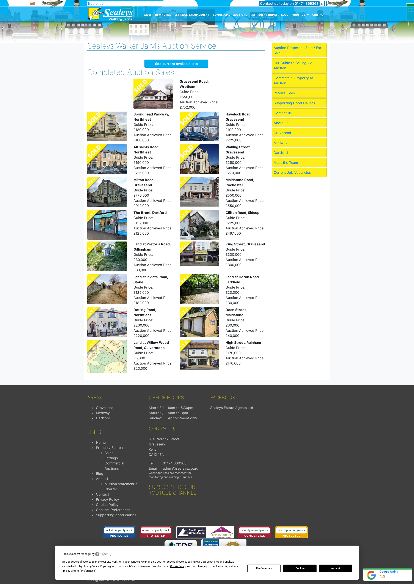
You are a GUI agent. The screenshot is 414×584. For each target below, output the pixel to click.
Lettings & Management (191, 15)
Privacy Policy (107, 499)
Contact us (283, 113)
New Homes (163, 15)
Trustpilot (95, 3)
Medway (280, 142)
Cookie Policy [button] (177, 566)
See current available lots (176, 64)
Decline (299, 568)
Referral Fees (284, 93)
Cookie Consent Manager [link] (76, 554)
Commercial (221, 15)
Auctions (240, 15)
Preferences (264, 568)
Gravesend (282, 133)
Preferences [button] (88, 570)
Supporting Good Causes (294, 103)
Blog (284, 15)
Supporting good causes (116, 515)
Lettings (111, 458)
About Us (103, 479)
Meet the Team (286, 162)
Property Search (109, 447)
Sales (148, 15)
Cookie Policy (107, 504)
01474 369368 (306, 3)
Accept (335, 568)
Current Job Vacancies (292, 172)
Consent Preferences (113, 510)
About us (299, 15)
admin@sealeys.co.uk (180, 468)
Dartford (281, 152)
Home (101, 442)
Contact (318, 15)
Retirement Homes (264, 15)
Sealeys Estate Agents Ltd (231, 408)
